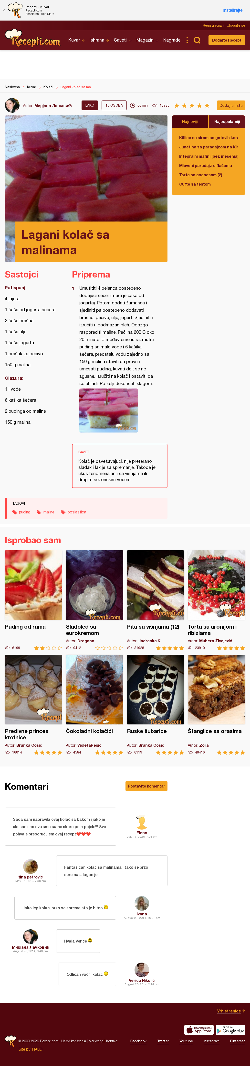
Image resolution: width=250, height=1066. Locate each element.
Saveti (120, 40)
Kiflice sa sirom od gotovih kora (208, 137)
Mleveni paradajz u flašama (205, 165)
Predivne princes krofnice (33, 705)
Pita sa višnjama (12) (155, 600)
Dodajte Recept (226, 40)
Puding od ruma (33, 600)
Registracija (212, 25)
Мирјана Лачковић (53, 105)
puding (24, 512)
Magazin (145, 40)
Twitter (163, 1041)
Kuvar (74, 40)
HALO (37, 1049)
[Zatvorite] (3, 10)
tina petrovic (30, 877)
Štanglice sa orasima (216, 705)
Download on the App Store (199, 1030)
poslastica (77, 512)
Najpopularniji (227, 121)
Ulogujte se (236, 25)
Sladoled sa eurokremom (94, 600)
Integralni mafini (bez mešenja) (208, 156)
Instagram (211, 1041)
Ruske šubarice (155, 705)
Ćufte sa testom (195, 184)
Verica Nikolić (142, 980)
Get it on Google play (230, 1030)
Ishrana (97, 40)
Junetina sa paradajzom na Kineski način (208, 146)
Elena (141, 832)
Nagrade (171, 40)
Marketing (96, 1041)
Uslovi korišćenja (73, 1041)
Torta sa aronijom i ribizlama (216, 600)
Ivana (142, 913)
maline (48, 512)
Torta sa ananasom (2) (200, 174)
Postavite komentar (146, 786)
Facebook (138, 1041)
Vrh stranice (229, 1011)
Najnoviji (190, 121)
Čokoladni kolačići (94, 705)
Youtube (186, 1041)
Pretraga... (196, 40)
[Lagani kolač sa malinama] (117, 411)
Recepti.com (33, 38)
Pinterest (237, 1041)
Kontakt (111, 1041)
